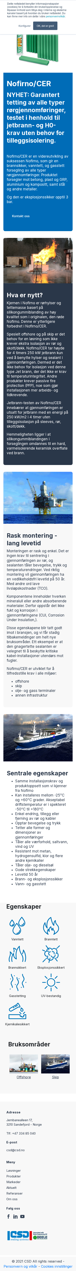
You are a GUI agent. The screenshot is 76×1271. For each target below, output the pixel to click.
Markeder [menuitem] (13, 1182)
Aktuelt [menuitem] (11, 1188)
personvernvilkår (55, 16)
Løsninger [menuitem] (13, 1171)
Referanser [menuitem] (14, 1193)
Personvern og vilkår (20, 1266)
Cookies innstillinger (57, 1266)
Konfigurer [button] (25, 25)
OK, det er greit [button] (45, 25)
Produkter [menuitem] (13, 1176)
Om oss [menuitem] (12, 1199)
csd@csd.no (16, 1150)
